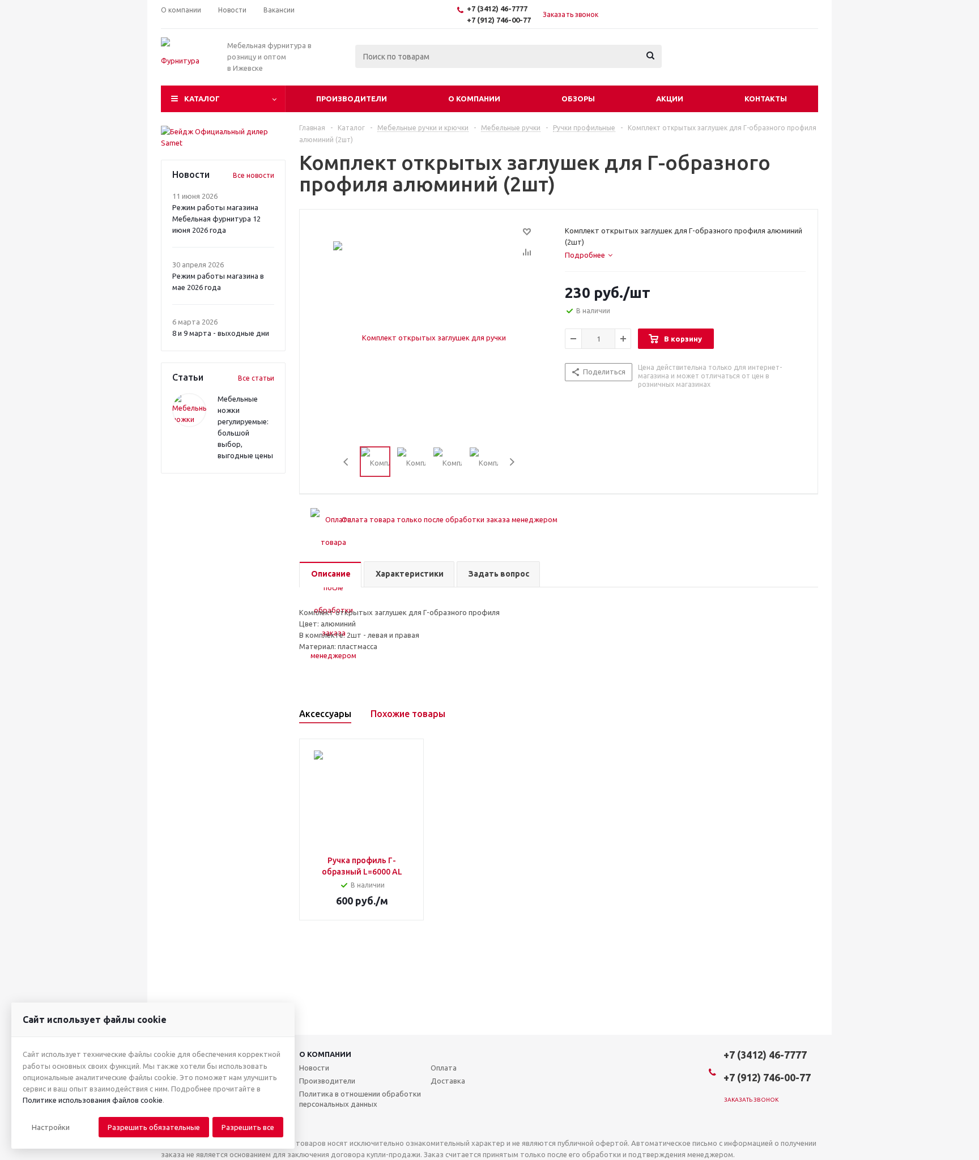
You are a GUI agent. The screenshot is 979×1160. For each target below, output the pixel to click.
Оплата (444, 1068)
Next (512, 462)
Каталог (202, 99)
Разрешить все (248, 1127)
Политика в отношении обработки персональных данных (360, 1099)
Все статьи (256, 378)
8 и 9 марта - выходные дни (220, 333)
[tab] (588, 255)
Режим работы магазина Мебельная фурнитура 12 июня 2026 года (216, 218)
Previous (346, 462)
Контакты (765, 99)
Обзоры (578, 99)
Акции (669, 99)
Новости (314, 1068)
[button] (51, 1127)
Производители (351, 99)
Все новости (253, 175)
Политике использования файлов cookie (93, 1100)
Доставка (448, 1081)
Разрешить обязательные (154, 1127)
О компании (474, 99)
